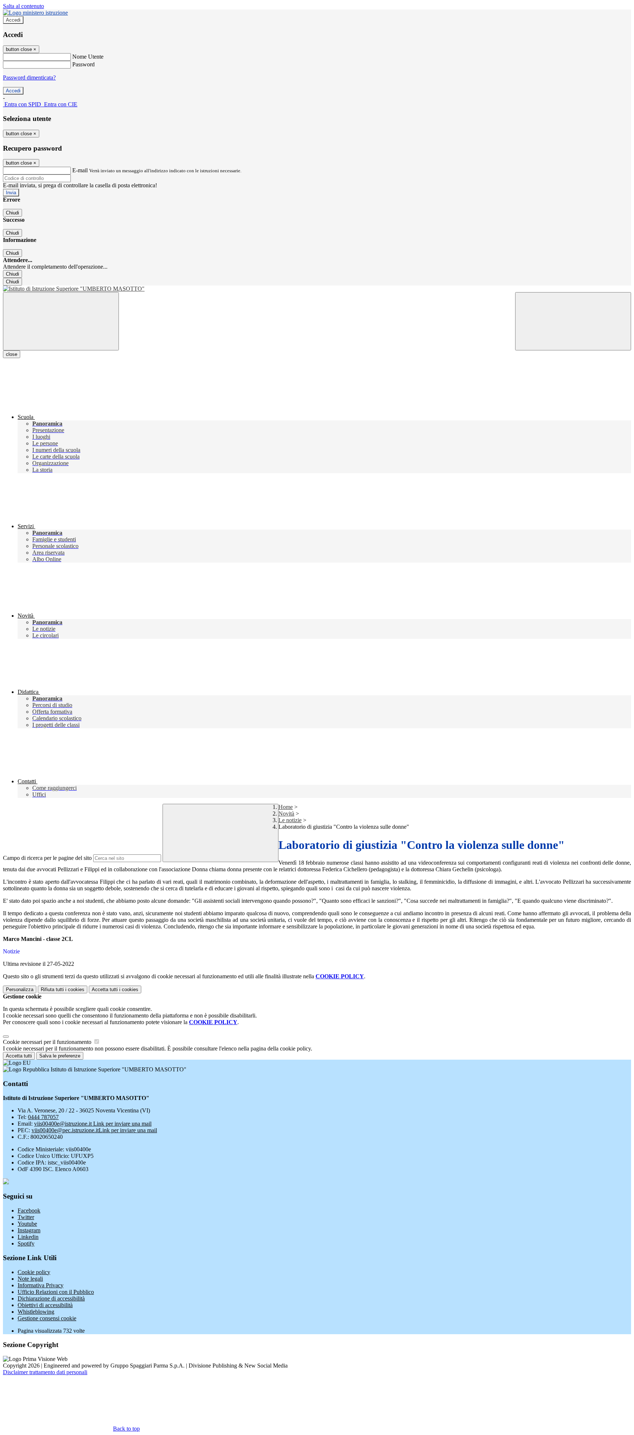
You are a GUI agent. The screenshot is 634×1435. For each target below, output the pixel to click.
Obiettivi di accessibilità (45, 1305)
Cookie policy (34, 1272)
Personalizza (19, 989)
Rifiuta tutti (62, 989)
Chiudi (12, 213)
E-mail (80, 170)
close (11, 354)
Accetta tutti (115, 989)
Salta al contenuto (23, 6)
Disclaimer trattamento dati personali (45, 1372)
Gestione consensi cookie (47, 1318)
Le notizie (290, 820)
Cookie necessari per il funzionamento (48, 1042)
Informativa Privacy (40, 1285)
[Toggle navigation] (61, 321)
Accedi (13, 20)
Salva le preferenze (59, 1056)
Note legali (30, 1279)
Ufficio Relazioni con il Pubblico (56, 1292)
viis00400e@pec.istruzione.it (94, 1130)
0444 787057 (43, 1117)
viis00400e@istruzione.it (93, 1124)
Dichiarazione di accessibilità (51, 1298)
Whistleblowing (36, 1312)
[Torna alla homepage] (317, 289)
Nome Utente (87, 57)
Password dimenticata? (29, 77)
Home (285, 807)
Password (83, 64)
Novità (286, 813)
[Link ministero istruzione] (35, 13)
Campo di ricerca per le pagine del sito (47, 858)
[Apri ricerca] (573, 321)
